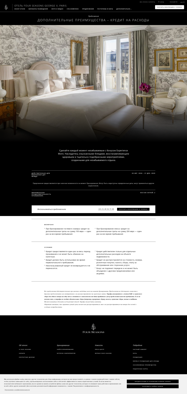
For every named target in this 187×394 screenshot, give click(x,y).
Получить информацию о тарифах (169, 7)
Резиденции (137, 357)
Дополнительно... (124, 9)
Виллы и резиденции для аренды (146, 361)
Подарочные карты (140, 369)
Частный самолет (140, 349)
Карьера (22, 353)
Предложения (88, 9)
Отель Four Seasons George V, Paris (40, 5)
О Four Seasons (25, 349)
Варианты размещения (38, 9)
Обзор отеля (19, 9)
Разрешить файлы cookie (152, 386)
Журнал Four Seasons (103, 353)
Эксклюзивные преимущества (144, 365)
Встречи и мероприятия (66, 353)
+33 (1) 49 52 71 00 (106, 209)
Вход (162, 2)
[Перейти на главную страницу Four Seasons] (6, 7)
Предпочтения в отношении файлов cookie (153, 381)
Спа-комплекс (73, 9)
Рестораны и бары (105, 9)
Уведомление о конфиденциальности (17, 390)
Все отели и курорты (147, 2)
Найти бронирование (65, 349)
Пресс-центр (99, 349)
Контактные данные (27, 357)
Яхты (135, 353)
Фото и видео (57, 9)
